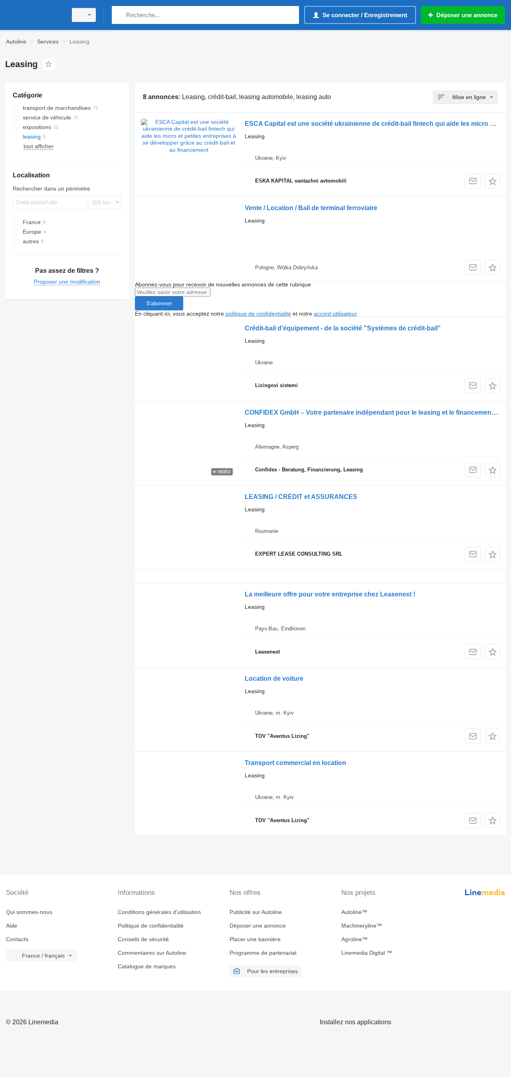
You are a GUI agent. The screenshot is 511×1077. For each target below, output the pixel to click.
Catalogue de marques (147, 966)
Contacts (17, 939)
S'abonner (159, 303)
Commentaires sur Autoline (152, 953)
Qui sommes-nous (29, 912)
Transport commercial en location (295, 762)
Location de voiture (274, 678)
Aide (11, 925)
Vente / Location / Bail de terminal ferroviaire (311, 208)
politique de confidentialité (258, 313)
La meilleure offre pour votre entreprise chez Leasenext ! (330, 594)
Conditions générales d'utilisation (159, 912)
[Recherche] (120, 15)
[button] (492, 181)
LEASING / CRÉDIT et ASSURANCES (301, 496)
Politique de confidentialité (151, 925)
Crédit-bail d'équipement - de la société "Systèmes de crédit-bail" (343, 328)
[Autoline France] (34, 15)
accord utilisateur (335, 313)
